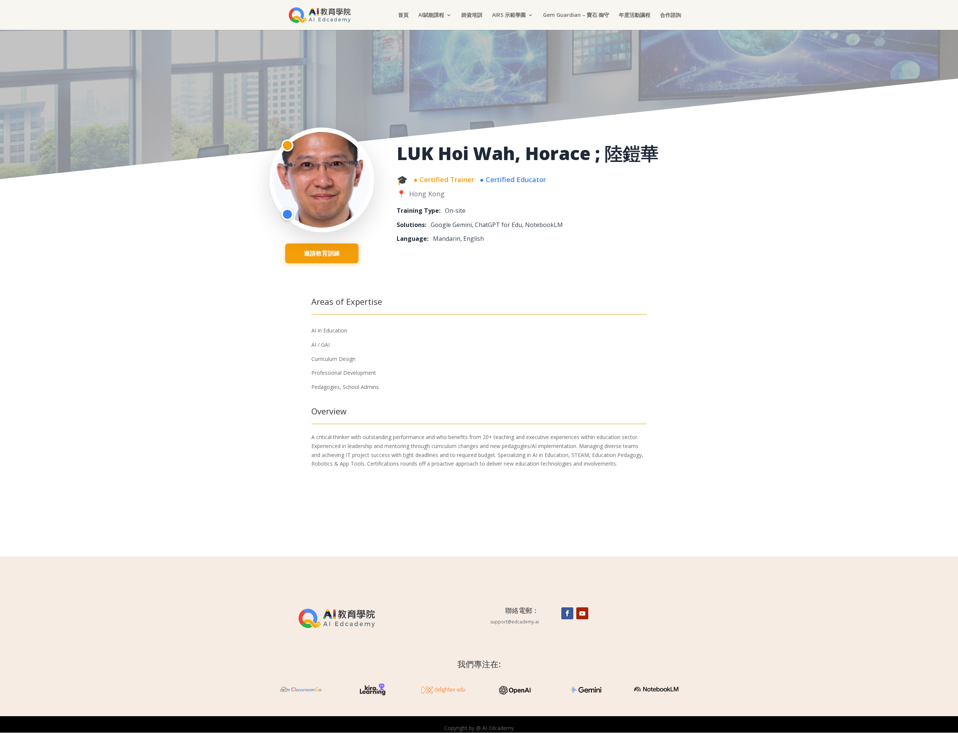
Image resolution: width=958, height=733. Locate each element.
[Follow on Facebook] (567, 613)
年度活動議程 (634, 15)
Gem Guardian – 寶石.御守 (576, 15)
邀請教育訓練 (322, 253)
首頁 (403, 15)
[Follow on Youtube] (582, 613)
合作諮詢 (670, 15)
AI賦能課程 (431, 15)
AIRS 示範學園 (509, 15)
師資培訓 (471, 15)
